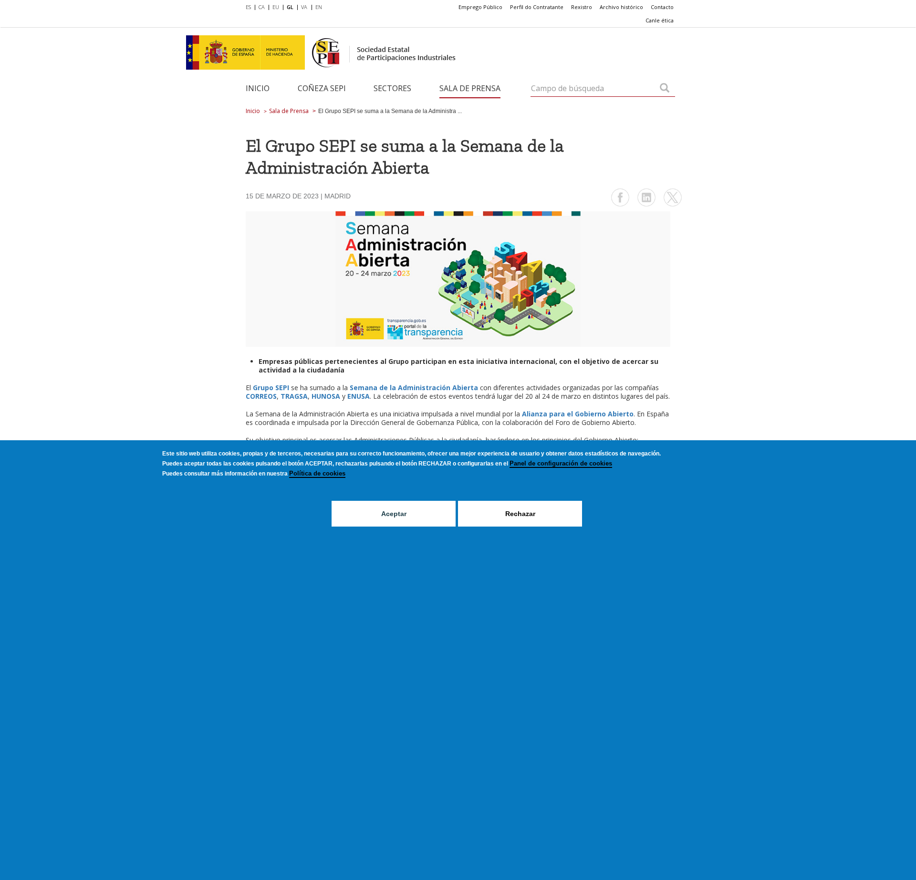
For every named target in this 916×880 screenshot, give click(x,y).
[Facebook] (620, 205)
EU (275, 6)
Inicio (258, 88)
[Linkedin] (646, 205)
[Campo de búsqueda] (664, 88)
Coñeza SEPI (322, 88)
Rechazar (520, 514)
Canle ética (659, 20)
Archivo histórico (621, 6)
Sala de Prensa (469, 88)
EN (318, 6)
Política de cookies (317, 473)
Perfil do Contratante (536, 6)
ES (248, 6)
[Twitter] (672, 205)
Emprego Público (480, 6)
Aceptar (393, 514)
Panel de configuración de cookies (561, 463)
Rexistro (581, 6)
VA (304, 6)
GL (290, 6)
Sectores (392, 88)
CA (262, 6)
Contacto (662, 6)
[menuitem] (250, 7)
